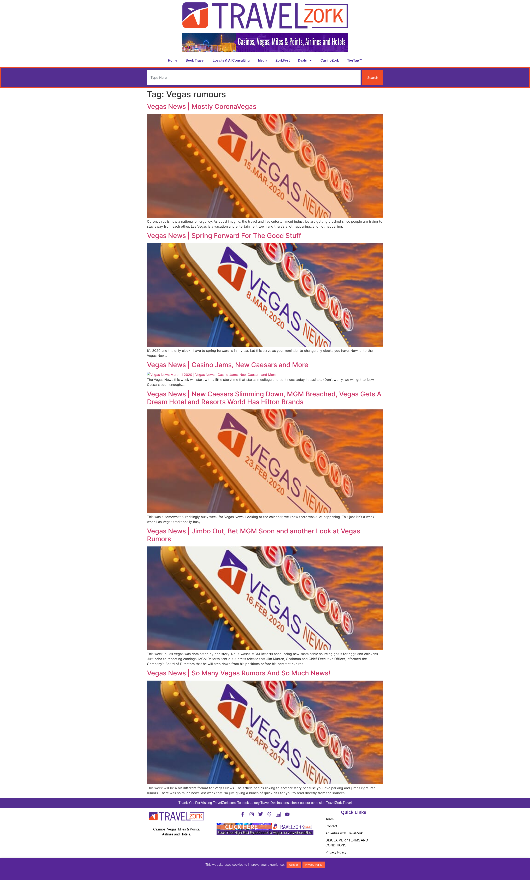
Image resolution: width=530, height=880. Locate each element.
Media (262, 60)
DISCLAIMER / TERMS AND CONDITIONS (346, 843)
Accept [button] (293, 864)
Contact (331, 826)
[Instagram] (251, 814)
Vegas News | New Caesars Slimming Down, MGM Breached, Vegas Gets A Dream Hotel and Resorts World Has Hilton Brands (264, 398)
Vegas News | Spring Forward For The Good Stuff (224, 236)
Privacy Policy (335, 852)
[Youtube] (287, 814)
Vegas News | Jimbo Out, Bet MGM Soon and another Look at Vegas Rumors (253, 535)
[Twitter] (260, 814)
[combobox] (254, 77)
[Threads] (269, 814)
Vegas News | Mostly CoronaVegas (201, 106)
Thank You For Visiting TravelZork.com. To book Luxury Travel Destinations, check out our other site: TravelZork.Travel (265, 803)
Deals (302, 60)
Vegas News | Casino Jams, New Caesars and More (227, 365)
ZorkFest (283, 60)
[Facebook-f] (242, 814)
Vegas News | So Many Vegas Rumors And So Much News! (238, 673)
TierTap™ (354, 60)
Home (172, 60)
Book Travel (195, 60)
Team (329, 819)
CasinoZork (329, 60)
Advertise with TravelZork (344, 833)
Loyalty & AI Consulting (231, 60)
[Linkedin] (278, 814)
